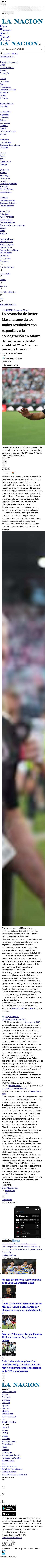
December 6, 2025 (32, 1022)
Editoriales (4, 139)
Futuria (3, 78)
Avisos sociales (6, 219)
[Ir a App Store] (9, 1515)
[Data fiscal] (3, 1554)
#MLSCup (34, 1008)
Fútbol (3, 153)
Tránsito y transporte (9, 62)
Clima (2, 65)
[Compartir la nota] (3, 462)
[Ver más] (3, 1196)
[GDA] (8, 1546)
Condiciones (7, 1537)
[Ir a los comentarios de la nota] (8, 458)
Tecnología (4, 175)
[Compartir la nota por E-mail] (8, 468)
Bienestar (4, 125)
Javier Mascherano (10, 1188)
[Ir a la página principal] (22, 23)
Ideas (2, 230)
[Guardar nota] (6, 458)
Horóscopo (5, 178)
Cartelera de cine (7, 200)
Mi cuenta (7, 40)
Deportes (17, 310)
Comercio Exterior (8, 89)
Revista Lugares (7, 244)
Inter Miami (10, 1190)
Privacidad (17, 1537)
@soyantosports (12, 1016)
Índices (3, 95)
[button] (22, 174)
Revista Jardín (6, 252)
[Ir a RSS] (3, 1502)
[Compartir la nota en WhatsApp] (6, 462)
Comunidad (5, 123)
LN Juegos (4, 170)
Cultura (3, 120)
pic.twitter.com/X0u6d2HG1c (14, 1019)
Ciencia (3, 128)
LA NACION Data (7, 67)
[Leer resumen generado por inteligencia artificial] (3, 458)
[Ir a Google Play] (9, 1510)
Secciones (7, 30)
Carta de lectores (7, 222)
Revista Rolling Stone (9, 250)
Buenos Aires (5, 112)
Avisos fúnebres (7, 217)
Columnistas (5, 142)
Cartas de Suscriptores (10, 145)
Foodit (5, 33)
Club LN (6, 37)
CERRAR (3, 1)
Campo (3, 84)
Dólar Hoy (4, 81)
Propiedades (5, 87)
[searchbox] (22, 49)
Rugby (3, 156)
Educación (4, 117)
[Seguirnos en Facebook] (3, 1480)
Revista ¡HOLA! (6, 241)
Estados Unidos (7, 103)
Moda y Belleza (6, 189)
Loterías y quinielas (8, 183)
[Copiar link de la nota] (3, 465)
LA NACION (7, 310)
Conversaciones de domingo (12, 225)
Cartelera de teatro (8, 203)
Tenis (2, 159)
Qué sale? (4, 197)
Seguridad (4, 114)
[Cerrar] (39, 44)
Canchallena (5, 161)
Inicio (5, 26)
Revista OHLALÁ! (7, 239)
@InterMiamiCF (18, 1008)
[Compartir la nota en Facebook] (3, 468)
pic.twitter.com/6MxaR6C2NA (14, 1088)
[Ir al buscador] (4, 17)
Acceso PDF (5, 211)
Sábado (3, 228)
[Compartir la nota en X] (6, 468)
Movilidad (4, 92)
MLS (6, 1193)
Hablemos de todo (8, 131)
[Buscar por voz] (41, 49)
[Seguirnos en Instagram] (3, 1495)
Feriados (4, 181)
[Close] (3, 1374)
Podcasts (4, 186)
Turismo (3, 172)
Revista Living (6, 247)
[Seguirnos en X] (3, 1488)
